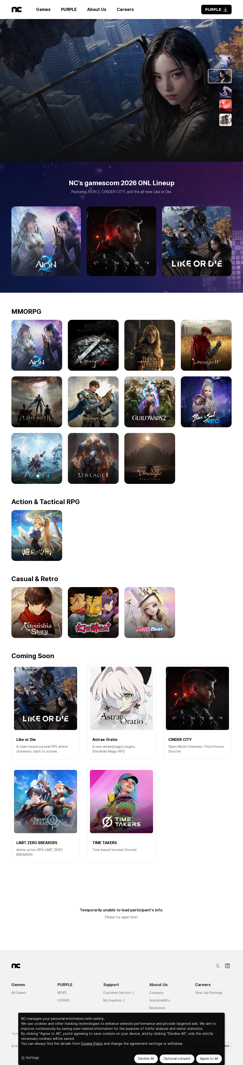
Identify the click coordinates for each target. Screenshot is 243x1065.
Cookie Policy (92, 1043)
